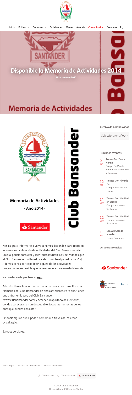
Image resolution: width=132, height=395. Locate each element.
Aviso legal (8, 365)
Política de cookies (53, 365)
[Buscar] (121, 27)
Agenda (80, 27)
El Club (22, 27)
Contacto (112, 27)
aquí (39, 277)
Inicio (12, 27)
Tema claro (48, 376)
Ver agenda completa (111, 248)
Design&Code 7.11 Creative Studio (66, 389)
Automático (88, 376)
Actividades (56, 27)
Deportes (38, 27)
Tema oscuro (68, 376)
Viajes (69, 27)
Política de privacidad (29, 365)
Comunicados (95, 27)
